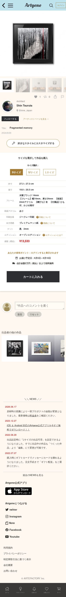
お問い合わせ (10, 570)
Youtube (15, 536)
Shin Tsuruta (24, 105)
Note (12, 523)
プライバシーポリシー (15, 553)
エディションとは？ (54, 234)
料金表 (33, 415)
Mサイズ (33, 172)
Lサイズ (49, 172)
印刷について (45, 217)
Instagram (15, 516)
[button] (61, 43)
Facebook (15, 529)
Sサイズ (16, 172)
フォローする (10, 118)
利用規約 (8, 547)
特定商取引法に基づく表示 (17, 559)
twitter (13, 509)
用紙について (49, 223)
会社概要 (8, 565)
